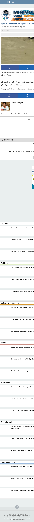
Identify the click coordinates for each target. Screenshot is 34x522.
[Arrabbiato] (9, 124)
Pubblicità (12, 519)
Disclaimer (28, 518)
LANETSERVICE (13, 518)
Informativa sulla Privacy (19, 519)
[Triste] (27, 124)
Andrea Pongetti (17, 103)
